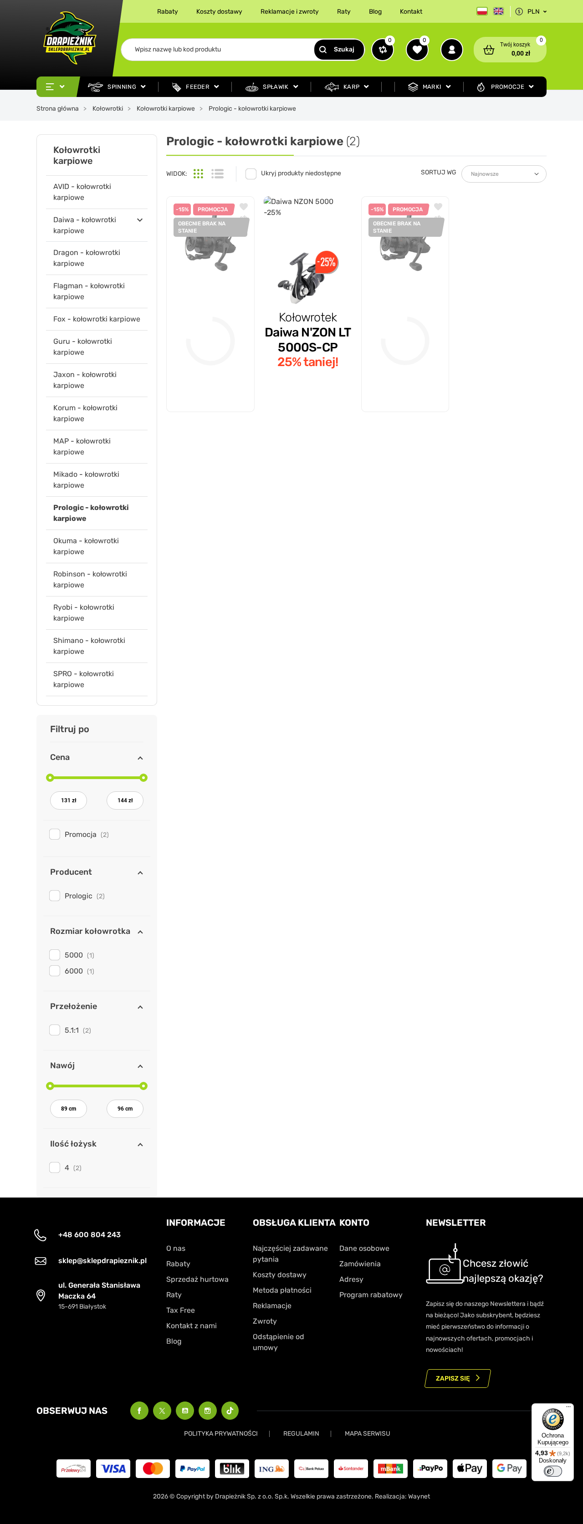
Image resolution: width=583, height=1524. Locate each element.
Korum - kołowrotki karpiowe (85, 413)
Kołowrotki (107, 108)
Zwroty (265, 1321)
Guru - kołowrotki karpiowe (82, 347)
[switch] (553, 1471)
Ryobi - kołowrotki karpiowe (83, 612)
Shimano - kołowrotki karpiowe (89, 646)
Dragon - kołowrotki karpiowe (86, 258)
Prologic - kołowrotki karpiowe (91, 513)
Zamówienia (360, 1263)
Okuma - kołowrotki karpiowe (86, 546)
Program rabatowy (371, 1294)
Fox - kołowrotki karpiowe (96, 319)
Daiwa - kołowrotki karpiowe (84, 225)
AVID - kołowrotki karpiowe (82, 192)
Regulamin (301, 1433)
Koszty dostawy (219, 11)
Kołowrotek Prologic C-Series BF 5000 (402, 309)
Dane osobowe (364, 1248)
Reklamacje (272, 1305)
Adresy (351, 1279)
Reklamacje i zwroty (290, 11)
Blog (375, 11)
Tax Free (180, 1310)
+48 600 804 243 (89, 1234)
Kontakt (411, 11)
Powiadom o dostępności (210, 383)
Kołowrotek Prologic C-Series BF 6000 (207, 309)
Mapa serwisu (367, 1433)
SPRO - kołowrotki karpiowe (83, 679)
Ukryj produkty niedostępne (301, 173)
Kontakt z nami (191, 1325)
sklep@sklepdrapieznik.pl (102, 1260)
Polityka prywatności (221, 1433)
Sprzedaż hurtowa (197, 1279)
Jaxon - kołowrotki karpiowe (85, 380)
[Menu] (568, 1408)
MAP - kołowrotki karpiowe (82, 446)
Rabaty (167, 11)
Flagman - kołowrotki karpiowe (89, 291)
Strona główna (57, 108)
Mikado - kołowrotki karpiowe (86, 479)
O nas (175, 1248)
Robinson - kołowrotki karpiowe (90, 579)
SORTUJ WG (438, 172)
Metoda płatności (282, 1290)
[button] (510, 49)
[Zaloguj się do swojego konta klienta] (452, 49)
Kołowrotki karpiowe (166, 108)
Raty (344, 11)
